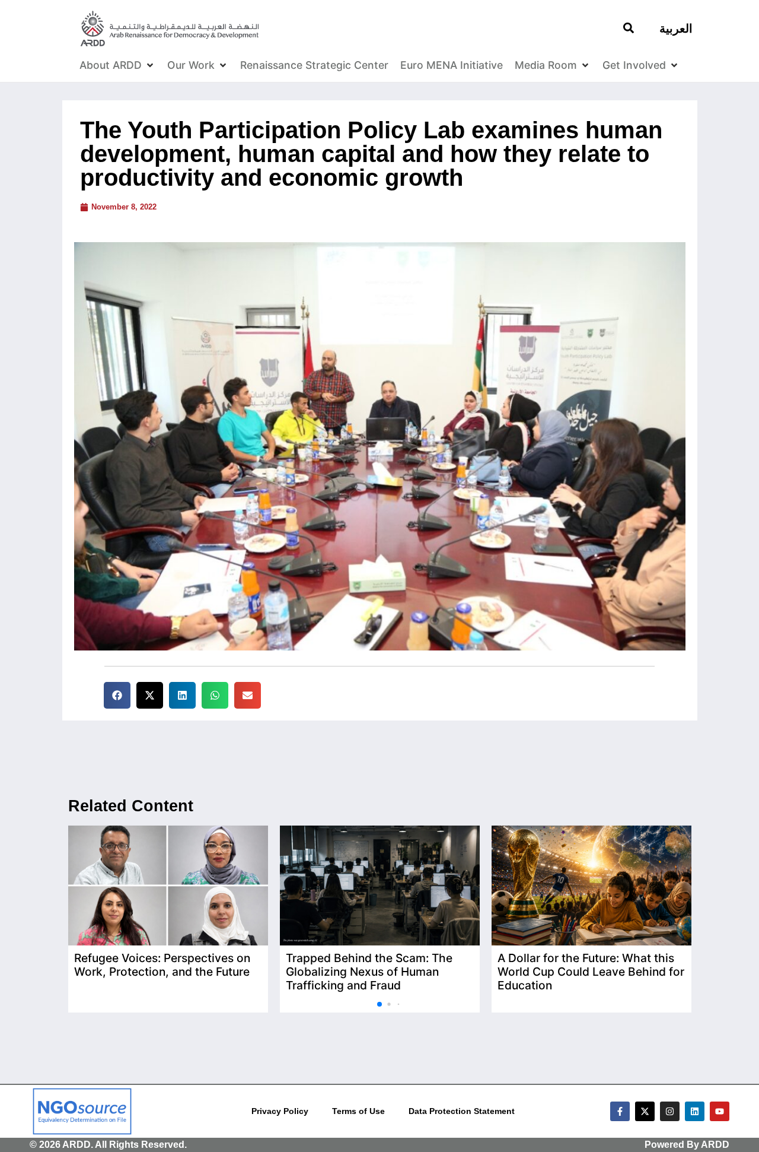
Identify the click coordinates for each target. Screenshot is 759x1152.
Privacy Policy (279, 1111)
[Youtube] (719, 1111)
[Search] (629, 28)
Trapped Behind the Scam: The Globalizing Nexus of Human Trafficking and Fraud (369, 971)
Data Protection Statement (462, 1111)
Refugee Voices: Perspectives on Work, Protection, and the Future (162, 965)
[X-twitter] (645, 1111)
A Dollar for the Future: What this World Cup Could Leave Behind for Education (591, 971)
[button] (117, 695)
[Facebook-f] (620, 1111)
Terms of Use (358, 1111)
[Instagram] (670, 1111)
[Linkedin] (694, 1111)
